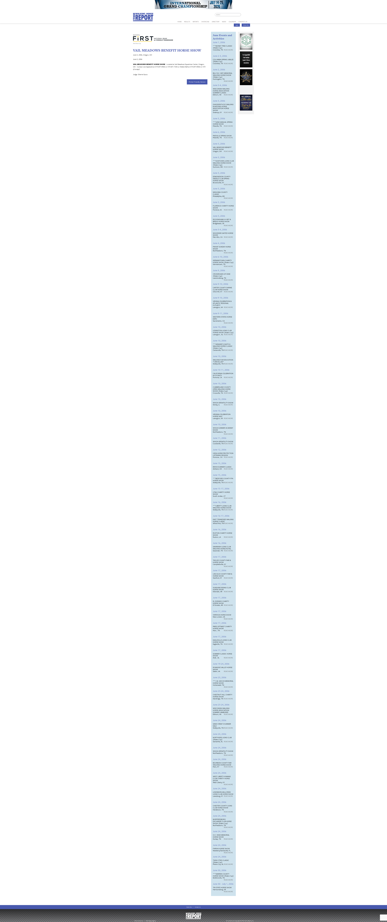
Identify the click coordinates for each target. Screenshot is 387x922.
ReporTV (196, 21)
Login (236, 25)
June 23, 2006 (219, 677)
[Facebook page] (243, 15)
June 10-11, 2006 (221, 369)
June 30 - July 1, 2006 (223, 883)
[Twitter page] (247, 15)
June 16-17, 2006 (221, 515)
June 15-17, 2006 (221, 488)
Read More (228, 50)
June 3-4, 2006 (220, 85)
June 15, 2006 (219, 463)
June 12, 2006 (219, 449)
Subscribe (246, 25)
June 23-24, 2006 (221, 691)
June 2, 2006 (219, 69)
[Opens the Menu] (251, 21)
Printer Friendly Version (197, 82)
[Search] (240, 14)
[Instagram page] (251, 15)
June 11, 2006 (219, 438)
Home (179, 21)
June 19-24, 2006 (221, 663)
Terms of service (138, 920)
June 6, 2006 (219, 132)
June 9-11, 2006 (220, 313)
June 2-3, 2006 (220, 55)
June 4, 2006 (219, 243)
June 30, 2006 (219, 870)
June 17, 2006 (219, 556)
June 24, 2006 (219, 720)
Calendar (232, 21)
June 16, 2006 (219, 502)
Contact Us (198, 907)
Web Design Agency (151, 920)
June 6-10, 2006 (220, 256)
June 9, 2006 (219, 270)
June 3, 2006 (219, 100)
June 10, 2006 (219, 326)
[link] (179, 21)
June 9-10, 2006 (220, 283)
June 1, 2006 (219, 42)
